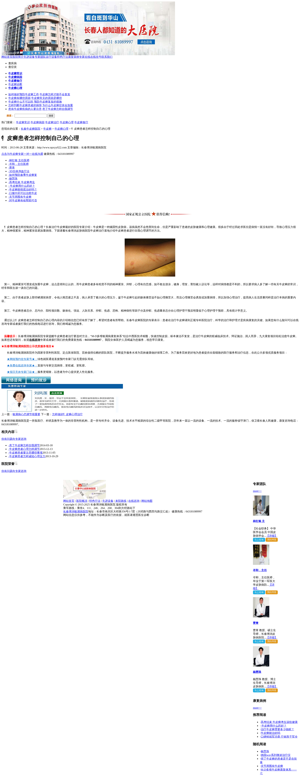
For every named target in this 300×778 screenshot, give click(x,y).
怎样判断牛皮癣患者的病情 (25, 105)
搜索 (51, 115)
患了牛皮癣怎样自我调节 (57, 108)
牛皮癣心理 (67, 122)
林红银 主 (259, 521)
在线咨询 (34, 339)
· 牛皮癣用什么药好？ (21, 185)
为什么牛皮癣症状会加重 (57, 105)
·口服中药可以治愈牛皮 (22, 193)
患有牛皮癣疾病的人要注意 (25, 108)
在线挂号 (95, 56)
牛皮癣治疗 (52, 122)
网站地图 (146, 500)
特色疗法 (62, 56)
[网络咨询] (13, 382)
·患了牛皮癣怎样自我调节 (24, 445)
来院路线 (120, 500)
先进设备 (29, 56)
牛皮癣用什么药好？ (273, 725)
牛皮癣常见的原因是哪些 (46, 98)
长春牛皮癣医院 (30, 128)
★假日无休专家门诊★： (22, 371)
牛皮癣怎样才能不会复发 (55, 94)
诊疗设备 (51, 56)
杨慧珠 (257, 671)
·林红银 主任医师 (18, 160)
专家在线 (84, 56)
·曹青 (11, 167)
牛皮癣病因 (37, 122)
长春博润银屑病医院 (75, 511)
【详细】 (271, 535)
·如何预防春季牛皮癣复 (22, 174)
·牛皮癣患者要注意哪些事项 (25, 452)
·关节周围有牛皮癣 (19, 196)
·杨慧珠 (13, 178)
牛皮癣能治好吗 (270, 732)
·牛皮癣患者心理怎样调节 (24, 448)
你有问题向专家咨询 (13, 438)
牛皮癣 (47, 128)
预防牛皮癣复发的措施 (48, 101)
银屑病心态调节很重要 (26, 414)
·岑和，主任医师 (18, 163)
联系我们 (106, 56)
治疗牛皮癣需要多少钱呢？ (277, 729)
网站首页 (6, 56)
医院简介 (18, 56)
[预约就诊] (38, 382)
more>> (257, 491)
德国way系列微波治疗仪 (275, 755)
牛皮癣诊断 (15, 84)
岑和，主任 (260, 570)
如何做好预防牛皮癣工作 (23, 94)
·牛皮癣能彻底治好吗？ (22, 189)
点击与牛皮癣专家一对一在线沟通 (22, 153)
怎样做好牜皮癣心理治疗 (67, 414)
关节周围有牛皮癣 (272, 765)
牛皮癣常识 (23, 122)
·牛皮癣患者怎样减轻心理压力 (26, 456)
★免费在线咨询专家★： (22, 365)
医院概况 (81, 500)
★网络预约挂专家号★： (22, 359)
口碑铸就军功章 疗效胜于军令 (279, 736)
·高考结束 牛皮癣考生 (21, 182)
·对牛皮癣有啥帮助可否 (22, 200)
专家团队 (40, 56)
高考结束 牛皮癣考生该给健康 (279, 722)
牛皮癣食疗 (81, 122)
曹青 (256, 622)
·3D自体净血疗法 (18, 171)
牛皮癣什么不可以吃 (20, 101)
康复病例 (73, 56)
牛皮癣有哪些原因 (19, 98)
